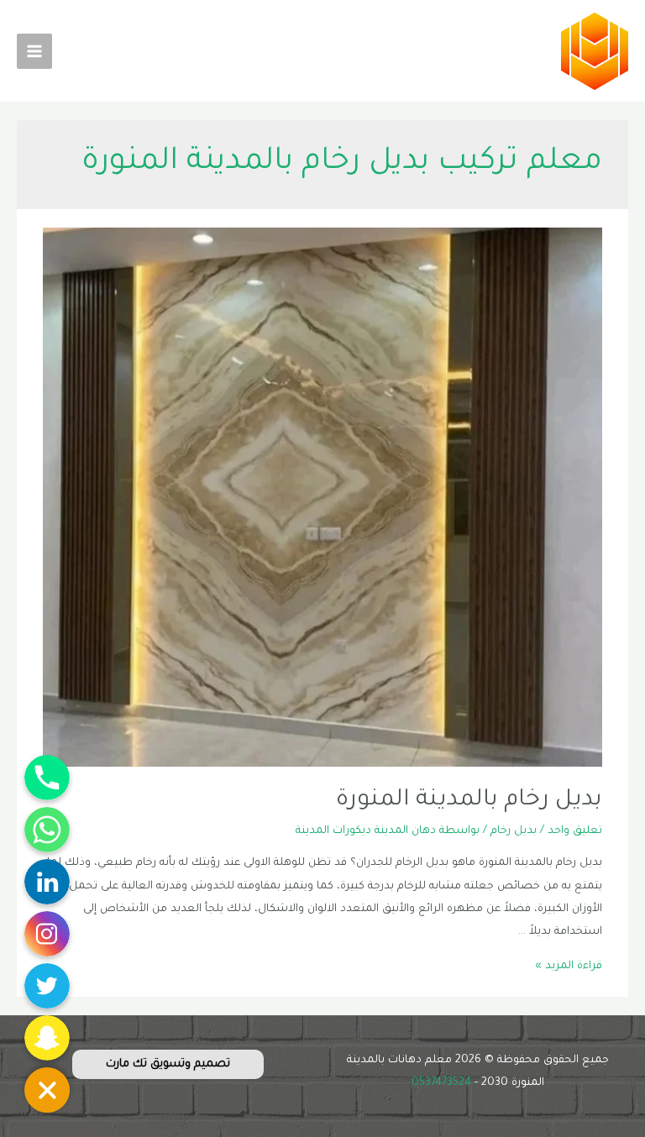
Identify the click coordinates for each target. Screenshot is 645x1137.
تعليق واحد (575, 831)
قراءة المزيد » (568, 966)
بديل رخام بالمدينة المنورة (469, 801)
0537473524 (441, 1083)
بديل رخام (513, 831)
